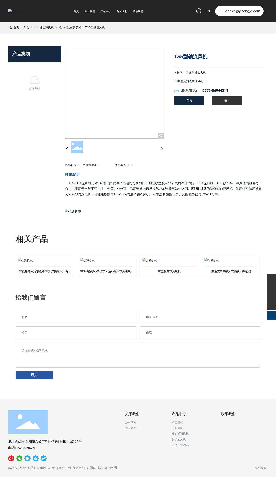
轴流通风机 (47, 27)
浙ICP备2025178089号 (103, 467)
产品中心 (29, 27)
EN (207, 11)
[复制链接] (44, 459)
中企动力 (69, 468)
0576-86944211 (215, 90)
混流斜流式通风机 (70, 27)
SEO (85, 468)
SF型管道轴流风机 (169, 271)
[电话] (271, 296)
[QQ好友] (27, 459)
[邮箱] (271, 287)
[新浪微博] (11, 459)
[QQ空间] (36, 459)
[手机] (271, 278)
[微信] (19, 459)
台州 (78, 468)
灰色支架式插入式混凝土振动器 (231, 271)
